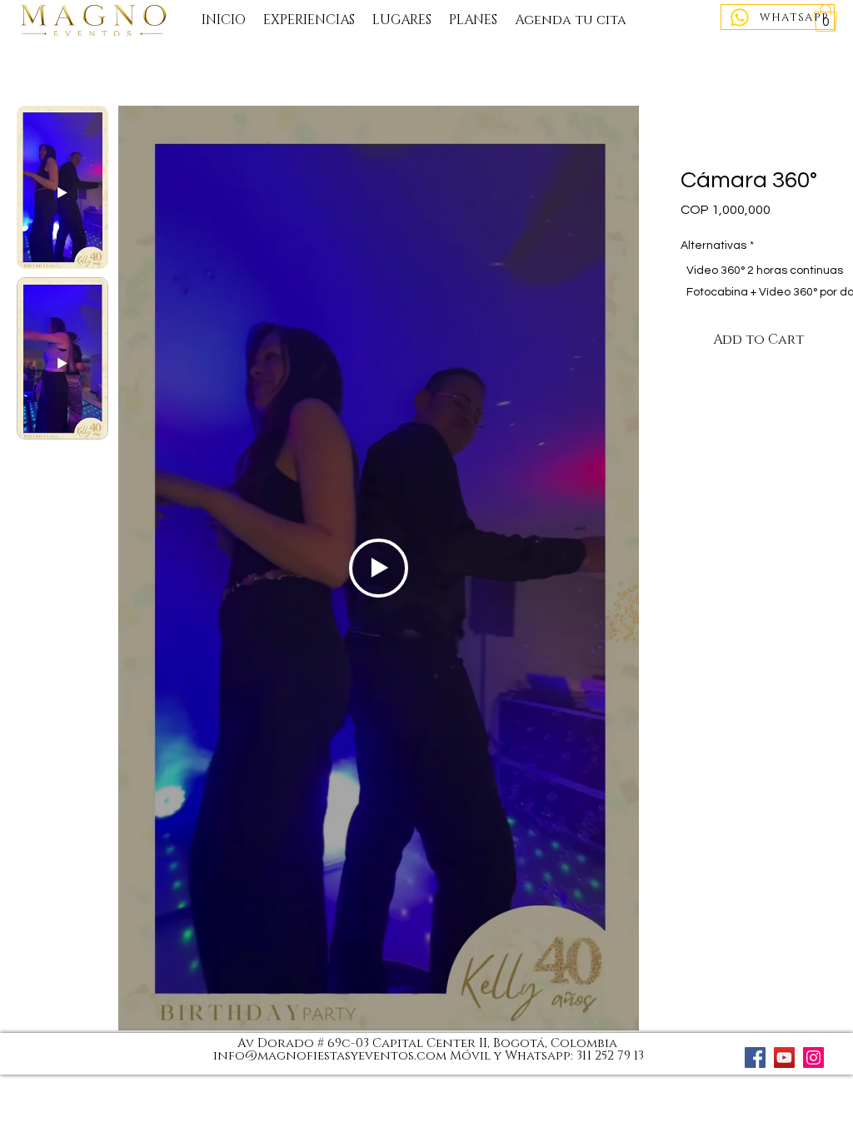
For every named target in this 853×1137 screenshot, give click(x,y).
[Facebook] (755, 1057)
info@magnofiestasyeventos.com (329, 1056)
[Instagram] (813, 1057)
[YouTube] (784, 1057)
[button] (825, 18)
